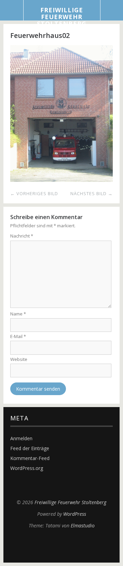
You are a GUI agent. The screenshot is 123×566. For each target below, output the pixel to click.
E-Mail (18, 336)
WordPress (74, 514)
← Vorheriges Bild (34, 193)
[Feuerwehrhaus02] (61, 180)
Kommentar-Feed (30, 458)
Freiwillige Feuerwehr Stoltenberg (61, 17)
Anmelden (21, 438)
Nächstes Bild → (91, 193)
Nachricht (21, 236)
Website (18, 359)
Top (61, 545)
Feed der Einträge (29, 448)
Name (18, 314)
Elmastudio (83, 525)
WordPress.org (26, 468)
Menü (12, 10)
